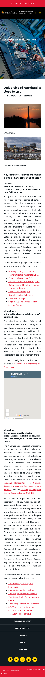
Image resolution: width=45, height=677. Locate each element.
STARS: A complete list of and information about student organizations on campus (21, 610)
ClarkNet (22, 649)
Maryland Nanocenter (14, 482)
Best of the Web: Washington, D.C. (23, 281)
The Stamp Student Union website (23, 603)
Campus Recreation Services (21, 590)
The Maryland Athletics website (22, 593)
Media (22, 642)
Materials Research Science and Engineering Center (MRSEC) (22, 486)
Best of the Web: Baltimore (20, 295)
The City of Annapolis (18, 298)
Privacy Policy (5, 670)
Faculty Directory (22, 621)
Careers (23, 635)
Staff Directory (22, 628)
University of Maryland (22, 3)
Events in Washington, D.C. (20, 278)
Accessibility (15, 670)
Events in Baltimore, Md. (19, 291)
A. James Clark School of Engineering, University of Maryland (17, 9)
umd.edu (4, 673)
